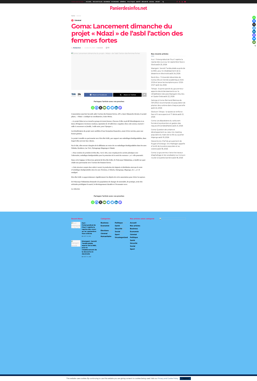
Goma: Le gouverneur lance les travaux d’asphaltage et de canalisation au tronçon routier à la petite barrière (168, 155)
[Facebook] (96, 106)
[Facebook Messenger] (254, 38)
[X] (100, 106)
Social (151, 1)
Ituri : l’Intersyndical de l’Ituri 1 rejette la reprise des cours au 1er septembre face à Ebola (167, 62)
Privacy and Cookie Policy (168, 378)
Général (123, 1)
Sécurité (145, 1)
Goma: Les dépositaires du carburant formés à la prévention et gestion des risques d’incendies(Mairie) (166, 123)
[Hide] (255, 46)
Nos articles (97, 1)
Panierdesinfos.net (128, 7)
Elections (105, 231)
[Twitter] (112, 106)
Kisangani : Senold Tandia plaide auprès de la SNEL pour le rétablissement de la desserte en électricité (168, 70)
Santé (138, 1)
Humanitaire (106, 236)
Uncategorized (121, 237)
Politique (131, 1)
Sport (157, 1)
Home (73, 15)
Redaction (77, 48)
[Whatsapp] (92, 106)
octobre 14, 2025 (89, 48)
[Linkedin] (116, 106)
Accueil (89, 1)
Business (107, 1)
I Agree (185, 378)
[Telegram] (108, 106)
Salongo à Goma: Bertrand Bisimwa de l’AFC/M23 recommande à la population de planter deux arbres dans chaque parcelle (168, 102)
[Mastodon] (120, 106)
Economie (115, 1)
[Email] (104, 106)
